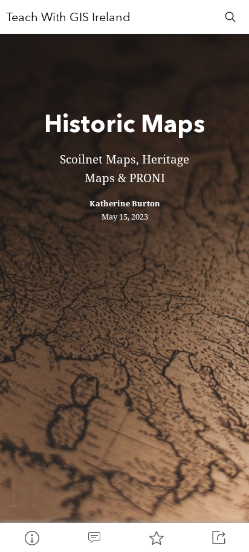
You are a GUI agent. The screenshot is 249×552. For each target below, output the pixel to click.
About (31, 537)
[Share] (218, 537)
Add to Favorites (155, 537)
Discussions (93, 537)
